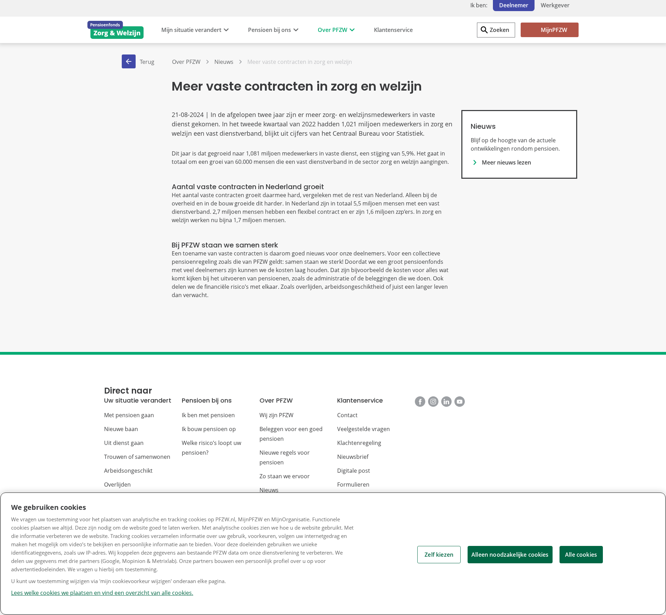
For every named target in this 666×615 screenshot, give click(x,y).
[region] (333, 553)
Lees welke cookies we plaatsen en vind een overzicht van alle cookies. (102, 593)
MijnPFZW (554, 30)
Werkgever (555, 5)
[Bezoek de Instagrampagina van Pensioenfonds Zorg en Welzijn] (433, 401)
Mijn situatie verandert (191, 30)
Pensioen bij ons (269, 30)
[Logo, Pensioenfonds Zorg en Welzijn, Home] (115, 30)
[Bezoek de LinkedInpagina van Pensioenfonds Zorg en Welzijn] (446, 401)
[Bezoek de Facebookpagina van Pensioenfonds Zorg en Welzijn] (420, 401)
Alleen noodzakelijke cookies (509, 554)
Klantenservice (393, 30)
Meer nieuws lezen (506, 162)
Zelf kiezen (439, 554)
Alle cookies (581, 554)
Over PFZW (332, 30)
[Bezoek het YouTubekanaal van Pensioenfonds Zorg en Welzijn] (459, 401)
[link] (519, 144)
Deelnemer (513, 5)
